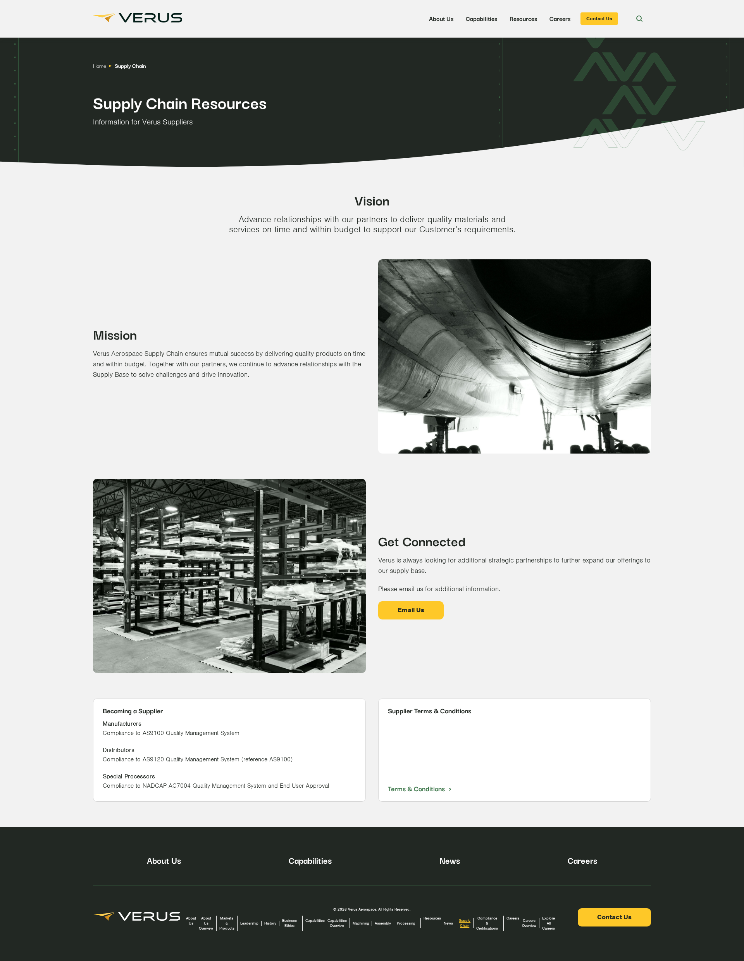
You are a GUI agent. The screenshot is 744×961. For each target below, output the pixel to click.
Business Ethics (289, 923)
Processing (406, 923)
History (270, 923)
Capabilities (481, 18)
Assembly (383, 923)
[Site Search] (639, 18)
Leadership (249, 923)
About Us (441, 18)
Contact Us (599, 19)
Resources (523, 18)
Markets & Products (226, 923)
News (449, 859)
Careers (559, 18)
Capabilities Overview (337, 923)
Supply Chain (464, 923)
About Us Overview (206, 923)
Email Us (411, 610)
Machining (361, 923)
